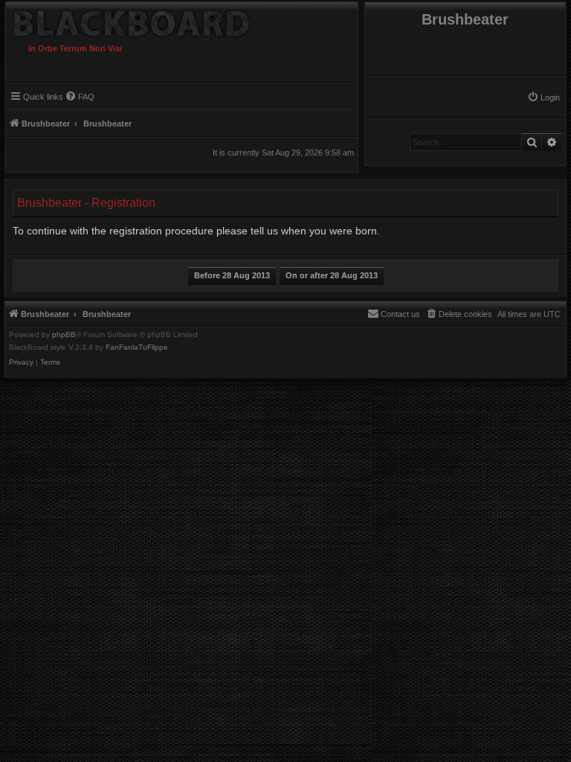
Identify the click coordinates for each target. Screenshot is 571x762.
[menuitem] (543, 97)
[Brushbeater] (157, 19)
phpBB (64, 335)
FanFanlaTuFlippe (137, 347)
